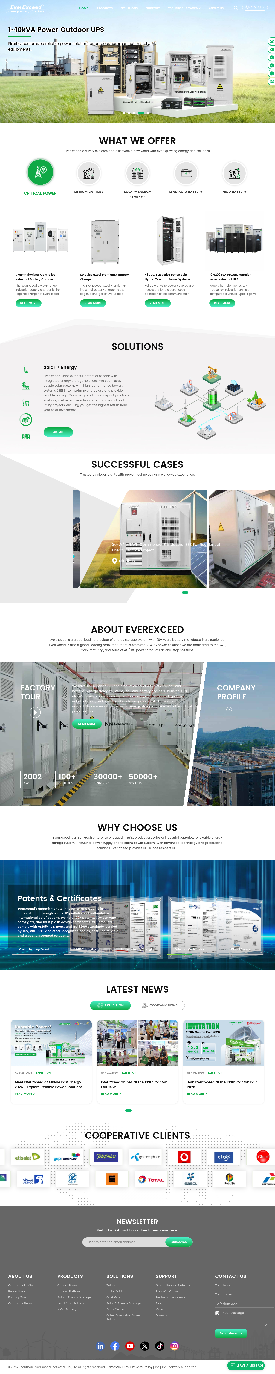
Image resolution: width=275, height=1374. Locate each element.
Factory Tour (17, 1297)
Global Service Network (173, 1285)
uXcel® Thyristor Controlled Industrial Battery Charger (35, 277)
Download (163, 1315)
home (83, 8)
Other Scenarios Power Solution (123, 1317)
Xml (126, 1367)
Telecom (112, 1285)
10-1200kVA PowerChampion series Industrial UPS (230, 277)
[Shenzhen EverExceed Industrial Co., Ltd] (25, 8)
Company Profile (20, 1285)
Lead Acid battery (186, 192)
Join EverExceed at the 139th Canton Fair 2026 (222, 1085)
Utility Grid (114, 1291)
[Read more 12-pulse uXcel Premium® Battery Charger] (105, 241)
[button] (124, 113)
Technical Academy (184, 8)
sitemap (115, 1367)
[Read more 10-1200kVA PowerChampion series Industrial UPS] (234, 241)
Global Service (45, 899)
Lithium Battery (89, 192)
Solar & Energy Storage (123, 1303)
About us (216, 8)
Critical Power (40, 193)
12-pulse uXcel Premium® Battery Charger (104, 277)
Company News (20, 1303)
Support (153, 8)
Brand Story (17, 1291)
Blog (159, 1303)
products (105, 8)
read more (28, 303)
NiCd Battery (234, 192)
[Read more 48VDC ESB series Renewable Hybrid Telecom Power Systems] (170, 241)
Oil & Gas (113, 1297)
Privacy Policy (142, 1367)
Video (160, 1309)
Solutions (129, 8)
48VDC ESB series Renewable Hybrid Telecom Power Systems (167, 277)
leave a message (250, 1365)
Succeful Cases (167, 1291)
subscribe (179, 1242)
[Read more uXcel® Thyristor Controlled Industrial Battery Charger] (40, 241)
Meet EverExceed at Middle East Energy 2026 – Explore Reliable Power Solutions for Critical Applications (49, 1085)
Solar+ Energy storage (137, 194)
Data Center (57, 367)
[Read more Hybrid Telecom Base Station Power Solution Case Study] (174, 546)
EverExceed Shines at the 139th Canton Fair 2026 (134, 1085)
